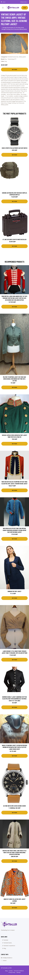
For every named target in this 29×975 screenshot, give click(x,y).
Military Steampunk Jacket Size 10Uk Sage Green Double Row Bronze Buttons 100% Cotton (14, 379)
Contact (11, 970)
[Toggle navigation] (3, 7)
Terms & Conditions (19, 970)
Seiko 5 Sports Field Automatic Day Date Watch (14, 148)
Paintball (6, 940)
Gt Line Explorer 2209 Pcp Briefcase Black (14, 239)
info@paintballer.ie (23, 2)
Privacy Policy (12, 972)
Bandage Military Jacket (14, 591)
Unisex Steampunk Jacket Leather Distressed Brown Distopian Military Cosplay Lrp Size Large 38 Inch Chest (14, 747)
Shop (24, 7)
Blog (5, 948)
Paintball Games (8, 943)
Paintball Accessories (13, 57)
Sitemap (18, 972)
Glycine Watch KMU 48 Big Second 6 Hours (14, 806)
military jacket (22, 57)
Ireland (4, 2)
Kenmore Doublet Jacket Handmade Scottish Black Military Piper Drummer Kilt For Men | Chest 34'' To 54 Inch (14, 698)
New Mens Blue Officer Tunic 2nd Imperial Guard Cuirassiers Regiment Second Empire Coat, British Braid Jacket (14, 530)
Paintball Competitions (9, 945)
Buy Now (14, 69)
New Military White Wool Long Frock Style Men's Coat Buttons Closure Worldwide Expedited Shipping (14, 852)
